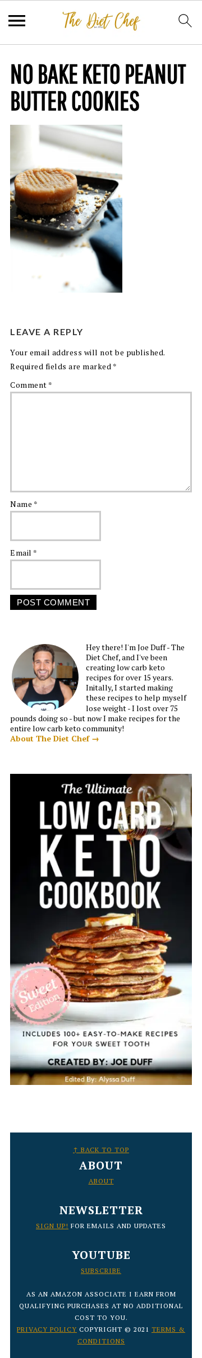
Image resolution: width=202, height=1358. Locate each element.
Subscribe (101, 1270)
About (101, 1181)
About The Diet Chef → (54, 738)
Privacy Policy (47, 1329)
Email (24, 552)
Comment (31, 384)
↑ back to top (101, 1149)
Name (24, 504)
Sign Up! (52, 1225)
